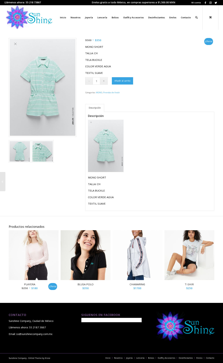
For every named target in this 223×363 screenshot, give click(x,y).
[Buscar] (196, 17)
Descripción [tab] (95, 107)
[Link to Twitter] (215, 2)
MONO (99, 92)
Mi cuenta (196, 2)
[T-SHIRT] (2, 181)
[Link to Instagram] (210, 2)
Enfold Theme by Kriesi (39, 358)
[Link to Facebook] (205, 2)
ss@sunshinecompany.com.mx (34, 334)
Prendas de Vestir (111, 92)
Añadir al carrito (122, 80)
